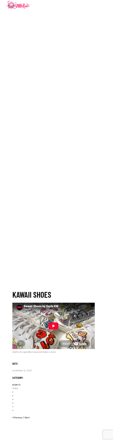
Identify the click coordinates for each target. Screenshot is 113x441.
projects (16, 385)
